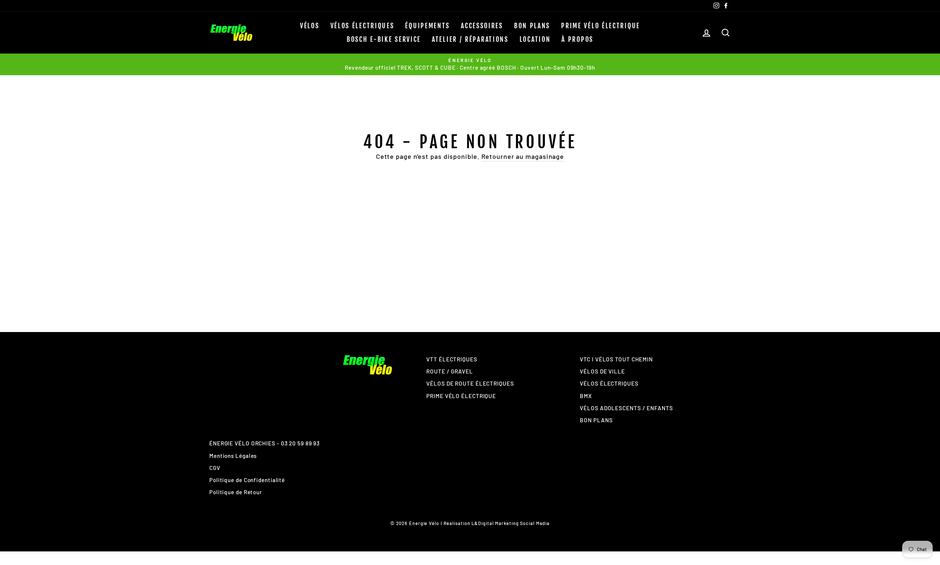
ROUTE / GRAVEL (449, 371)
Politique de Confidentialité (247, 480)
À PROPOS (577, 39)
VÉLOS (309, 26)
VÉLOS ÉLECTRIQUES (362, 26)
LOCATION (535, 39)
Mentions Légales (233, 455)
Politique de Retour (235, 492)
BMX (586, 396)
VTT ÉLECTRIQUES (451, 359)
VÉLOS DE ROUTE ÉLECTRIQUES (470, 383)
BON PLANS (532, 26)
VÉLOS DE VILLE (602, 371)
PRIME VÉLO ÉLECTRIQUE (600, 26)
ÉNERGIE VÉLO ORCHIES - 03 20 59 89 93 (264, 443)
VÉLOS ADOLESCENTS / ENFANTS (626, 408)
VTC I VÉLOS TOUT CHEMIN (616, 359)
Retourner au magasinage (522, 156)
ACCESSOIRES (482, 26)
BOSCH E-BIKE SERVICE (384, 39)
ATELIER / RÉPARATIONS (470, 39)
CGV (214, 467)
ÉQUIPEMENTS (427, 26)
